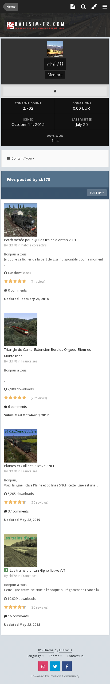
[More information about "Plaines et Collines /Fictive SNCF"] (20, 446)
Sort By (96, 193)
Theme (54, 656)
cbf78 (13, 245)
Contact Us (75, 656)
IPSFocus (65, 650)
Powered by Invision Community (55, 676)
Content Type (21, 158)
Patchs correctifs (33, 245)
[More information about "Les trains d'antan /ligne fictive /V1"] (20, 550)
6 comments (17, 406)
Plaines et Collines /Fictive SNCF (29, 465)
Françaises (29, 361)
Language (34, 656)
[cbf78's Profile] (55, 91)
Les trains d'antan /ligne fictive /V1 (37, 570)
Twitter (55, 666)
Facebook (67, 666)
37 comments (18, 511)
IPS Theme (46, 650)
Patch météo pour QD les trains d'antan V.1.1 (40, 239)
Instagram (43, 666)
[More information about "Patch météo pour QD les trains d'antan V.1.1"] (20, 220)
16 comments (18, 616)
